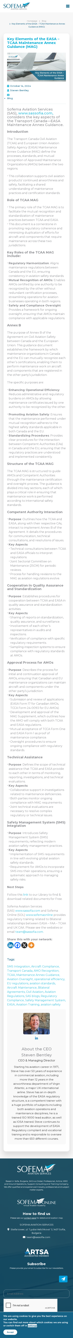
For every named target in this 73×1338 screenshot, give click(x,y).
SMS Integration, (19, 966)
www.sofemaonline (39, 915)
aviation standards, (43, 983)
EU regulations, (18, 983)
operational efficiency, (49, 979)
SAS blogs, (33, 996)
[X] (24, 945)
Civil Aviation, (35, 992)
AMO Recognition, (46, 970)
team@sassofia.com (38, 1237)
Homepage (32, 21)
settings (32, 1325)
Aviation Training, (28, 1004)
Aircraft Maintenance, (22, 987)
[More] (31, 945)
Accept (10, 1332)
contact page (30, 1218)
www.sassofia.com (27, 910)
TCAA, (11, 975)
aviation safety (51, 1004)
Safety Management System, (45, 1000)
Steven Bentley (19, 90)
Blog (44, 21)
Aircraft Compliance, (45, 966)
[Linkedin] (10, 945)
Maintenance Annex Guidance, (38, 975)
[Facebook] (17, 945)
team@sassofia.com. (29, 931)
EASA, (11, 1004)
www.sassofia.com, (35, 113)
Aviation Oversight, (20, 979)
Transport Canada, (20, 970)
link (25, 894)
